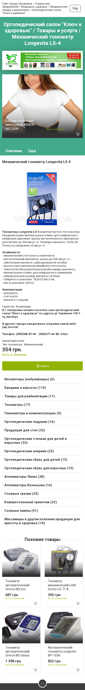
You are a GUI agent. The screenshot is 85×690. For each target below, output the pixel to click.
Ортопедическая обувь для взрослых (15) (38, 468)
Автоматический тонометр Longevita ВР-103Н (62, 651)
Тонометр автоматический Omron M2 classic (17, 651)
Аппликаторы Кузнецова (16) (28, 485)
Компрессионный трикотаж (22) (30, 502)
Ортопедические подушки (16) (29, 422)
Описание (13, 151)
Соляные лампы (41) (21, 511)
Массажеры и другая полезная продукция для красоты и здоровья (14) (42, 521)
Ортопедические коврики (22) (29, 451)
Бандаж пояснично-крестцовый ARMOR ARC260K (19, 124)
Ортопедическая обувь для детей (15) (35, 460)
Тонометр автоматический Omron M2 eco (17, 585)
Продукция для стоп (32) (24, 430)
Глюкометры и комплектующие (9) (32, 413)
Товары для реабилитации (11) (29, 396)
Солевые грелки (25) (21, 494)
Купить (44, 366)
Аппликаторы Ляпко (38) (24, 477)
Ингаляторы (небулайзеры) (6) (29, 379)
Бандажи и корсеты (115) (25, 388)
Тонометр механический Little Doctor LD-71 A (62, 585)
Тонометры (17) (17, 405)
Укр (75, 8)
